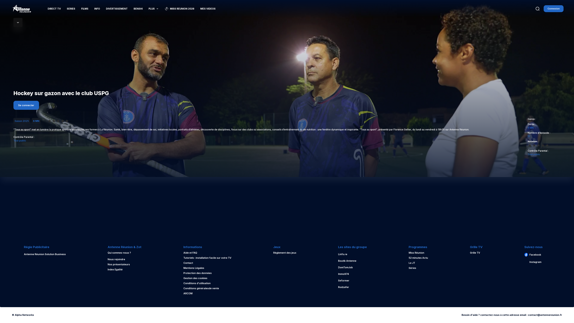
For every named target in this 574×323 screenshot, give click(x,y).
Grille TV (475, 252)
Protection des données (197, 273)
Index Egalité (115, 269)
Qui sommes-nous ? (119, 252)
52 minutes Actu (418, 257)
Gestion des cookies (195, 278)
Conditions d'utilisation (197, 283)
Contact (188, 262)
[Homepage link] (21, 8)
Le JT (412, 262)
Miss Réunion (416, 252)
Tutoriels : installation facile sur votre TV (207, 257)
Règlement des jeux (284, 252)
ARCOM (188, 293)
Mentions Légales (193, 267)
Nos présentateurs (119, 264)
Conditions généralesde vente (201, 288)
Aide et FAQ (190, 252)
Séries (412, 267)
